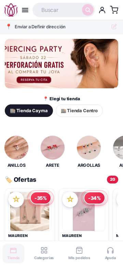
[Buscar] (88, 10)
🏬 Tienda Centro (79, 110)
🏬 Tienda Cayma (29, 110)
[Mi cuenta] (102, 10)
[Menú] (25, 10)
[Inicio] (11, 10)
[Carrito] (114, 10)
